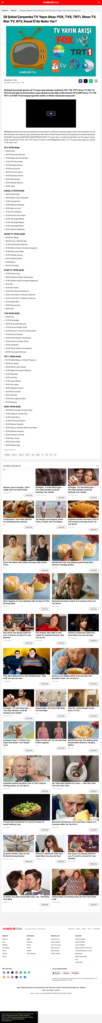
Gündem (13, 10)
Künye (89, 929)
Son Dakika (5, 948)
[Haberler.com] (12, 929)
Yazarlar (29, 950)
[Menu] (3, 2)
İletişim (84, 929)
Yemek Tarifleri (55, 953)
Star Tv (27, 455)
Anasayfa (5, 10)
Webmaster (78, 953)
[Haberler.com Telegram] (20, 977)
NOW (37, 455)
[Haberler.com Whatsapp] (24, 972)
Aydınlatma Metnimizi (18, 1019)
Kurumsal (78, 936)
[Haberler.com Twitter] (12, 972)
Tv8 (47, 455)
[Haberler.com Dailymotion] (24, 977)
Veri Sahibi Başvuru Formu (83, 950)
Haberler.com (55, 936)
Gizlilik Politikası (80, 942)
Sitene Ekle (78, 962)
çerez (3, 1015)
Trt (42, 455)
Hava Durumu (55, 939)
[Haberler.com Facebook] (8, 972)
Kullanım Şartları (80, 939)
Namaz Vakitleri (55, 942)
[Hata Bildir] (47, 993)
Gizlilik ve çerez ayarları (37, 993)
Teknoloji (29, 942)
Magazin (5, 945)
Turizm (29, 948)
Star (33, 455)
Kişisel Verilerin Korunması (83, 948)
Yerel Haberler (31, 953)
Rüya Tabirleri (55, 950)
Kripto (4, 950)
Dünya (4, 956)
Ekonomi (5, 939)
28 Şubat (7, 455)
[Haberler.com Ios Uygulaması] (56, 973)
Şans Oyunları (55, 948)
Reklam (78, 929)
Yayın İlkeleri (97, 929)
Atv (55, 455)
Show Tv (14, 455)
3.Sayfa (4, 953)
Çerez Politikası (80, 945)
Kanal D (21, 455)
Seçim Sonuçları (56, 945)
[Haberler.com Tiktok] (16, 977)
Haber (44, 990)
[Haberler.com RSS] (4, 977)
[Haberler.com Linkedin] (20, 972)
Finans (29, 945)
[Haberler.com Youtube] (12, 977)
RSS (76, 959)
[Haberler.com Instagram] (16, 972)
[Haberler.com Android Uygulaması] (66, 973)
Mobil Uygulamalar (81, 956)
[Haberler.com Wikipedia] (8, 977)
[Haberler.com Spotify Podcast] (29, 972)
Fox (51, 455)
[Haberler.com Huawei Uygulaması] (75, 973)
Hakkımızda (71, 929)
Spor (3, 942)
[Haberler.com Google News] (4, 972)
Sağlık (28, 939)
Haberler (5, 936)
